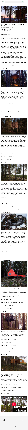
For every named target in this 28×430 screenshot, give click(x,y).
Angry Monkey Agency (20, 420)
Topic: (2, 34)
